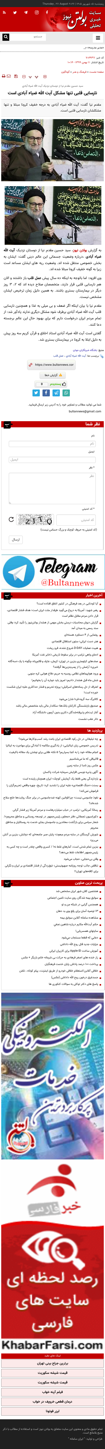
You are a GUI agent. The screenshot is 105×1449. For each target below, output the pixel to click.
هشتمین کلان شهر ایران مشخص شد (77, 891)
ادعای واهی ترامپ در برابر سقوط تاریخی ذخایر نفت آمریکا (65, 655)
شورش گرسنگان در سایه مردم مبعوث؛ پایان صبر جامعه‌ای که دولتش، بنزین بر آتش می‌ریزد (50, 837)
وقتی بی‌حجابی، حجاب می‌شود (81, 859)
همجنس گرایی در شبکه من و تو (80, 904)
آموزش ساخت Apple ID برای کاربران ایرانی (73, 951)
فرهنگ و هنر (79, 72)
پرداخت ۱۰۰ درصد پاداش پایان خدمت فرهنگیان (71, 964)
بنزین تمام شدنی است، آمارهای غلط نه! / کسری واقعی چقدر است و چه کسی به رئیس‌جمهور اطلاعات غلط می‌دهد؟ (52, 850)
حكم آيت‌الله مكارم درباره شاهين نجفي (76, 924)
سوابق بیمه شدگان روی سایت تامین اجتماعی (72, 898)
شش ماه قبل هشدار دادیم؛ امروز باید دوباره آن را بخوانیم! (65, 680)
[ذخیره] (16, 76)
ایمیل (91, 452)
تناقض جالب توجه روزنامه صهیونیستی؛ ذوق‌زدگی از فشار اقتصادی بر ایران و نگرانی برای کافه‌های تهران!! (51, 869)
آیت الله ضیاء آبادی (76, 356)
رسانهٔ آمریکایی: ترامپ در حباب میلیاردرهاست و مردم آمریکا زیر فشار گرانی (55, 810)
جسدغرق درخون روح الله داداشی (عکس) (74, 977)
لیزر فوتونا (52, 1411)
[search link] (5, 37)
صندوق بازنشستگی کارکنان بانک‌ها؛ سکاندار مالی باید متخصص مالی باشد (57, 706)
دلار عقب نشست (88, 719)
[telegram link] (56, 393)
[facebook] (46, 12)
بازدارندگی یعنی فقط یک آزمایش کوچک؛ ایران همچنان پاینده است (60, 779)
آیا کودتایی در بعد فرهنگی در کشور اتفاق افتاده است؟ (67, 603)
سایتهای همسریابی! (86, 931)
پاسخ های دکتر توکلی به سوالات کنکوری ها (73, 984)
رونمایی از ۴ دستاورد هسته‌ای (81, 635)
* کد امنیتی (88, 509)
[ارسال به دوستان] (8, 76)
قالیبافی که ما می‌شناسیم (84, 759)
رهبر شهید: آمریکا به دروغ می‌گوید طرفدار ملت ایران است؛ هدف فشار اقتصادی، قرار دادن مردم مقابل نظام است (52, 613)
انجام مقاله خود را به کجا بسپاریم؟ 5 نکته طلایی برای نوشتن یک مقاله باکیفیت (53, 752)
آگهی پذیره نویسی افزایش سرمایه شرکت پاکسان (70, 772)
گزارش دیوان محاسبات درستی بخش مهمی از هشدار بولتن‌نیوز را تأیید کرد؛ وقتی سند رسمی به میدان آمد (53, 625)
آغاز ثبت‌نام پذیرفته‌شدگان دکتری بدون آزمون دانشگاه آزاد (65, 712)
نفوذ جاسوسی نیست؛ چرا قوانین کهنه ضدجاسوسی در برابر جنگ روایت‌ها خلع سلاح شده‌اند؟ (50, 800)
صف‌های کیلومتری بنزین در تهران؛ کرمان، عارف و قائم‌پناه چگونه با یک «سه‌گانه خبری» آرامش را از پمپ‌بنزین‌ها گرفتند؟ (53, 664)
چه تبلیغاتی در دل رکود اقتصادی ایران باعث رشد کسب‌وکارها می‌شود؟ (58, 739)
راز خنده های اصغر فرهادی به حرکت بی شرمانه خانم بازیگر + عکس (59, 957)
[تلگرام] (53, 572)
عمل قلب (58, 356)
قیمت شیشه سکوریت (52, 1373)
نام (92, 436)
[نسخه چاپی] (3, 76)
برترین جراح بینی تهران (52, 1363)
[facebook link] (46, 393)
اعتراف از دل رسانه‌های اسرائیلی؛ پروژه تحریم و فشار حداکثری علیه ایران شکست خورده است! (52, 690)
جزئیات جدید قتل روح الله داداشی (79, 944)
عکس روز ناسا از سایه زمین (82, 765)
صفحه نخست (96, 72)
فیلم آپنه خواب (52, 1392)
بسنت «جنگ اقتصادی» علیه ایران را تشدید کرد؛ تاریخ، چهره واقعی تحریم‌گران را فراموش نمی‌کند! (52, 788)
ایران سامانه (76, 1439)
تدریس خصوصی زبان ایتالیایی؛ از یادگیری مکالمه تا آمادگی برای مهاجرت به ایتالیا (52, 745)
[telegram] (26, 12)
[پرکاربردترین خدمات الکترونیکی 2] (52, 1076)
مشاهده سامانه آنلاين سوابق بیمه (79, 918)
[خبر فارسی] (52, 1256)
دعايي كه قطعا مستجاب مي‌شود (80, 937)
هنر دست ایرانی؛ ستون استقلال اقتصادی (75, 641)
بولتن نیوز (80, 250)
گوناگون (65, 72)
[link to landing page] (80, 19)
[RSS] (4, 12)
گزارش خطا (51, 375)
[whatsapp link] (66, 393)
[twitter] (15, 13)
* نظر (91, 468)
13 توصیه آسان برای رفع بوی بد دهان (77, 911)
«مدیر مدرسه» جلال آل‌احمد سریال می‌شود (79, 47)
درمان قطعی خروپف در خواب (52, 1402)
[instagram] (36, 13)
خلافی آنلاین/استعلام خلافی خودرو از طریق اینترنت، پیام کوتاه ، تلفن (58, 971)
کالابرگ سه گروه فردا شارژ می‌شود (78, 699)
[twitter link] (36, 393)
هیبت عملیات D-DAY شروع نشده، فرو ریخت (72, 648)
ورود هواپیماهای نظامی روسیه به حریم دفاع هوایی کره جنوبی (63, 673)
